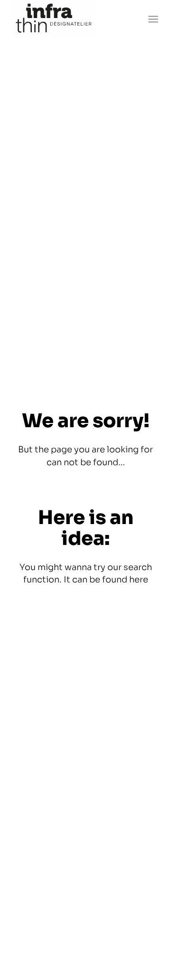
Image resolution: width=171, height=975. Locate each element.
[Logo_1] (71, 19)
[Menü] (153, 19)
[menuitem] (153, 19)
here (138, 579)
